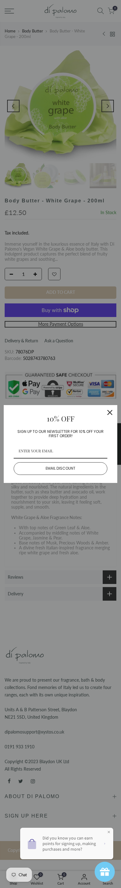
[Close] (109, 412)
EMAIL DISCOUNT (60, 468)
